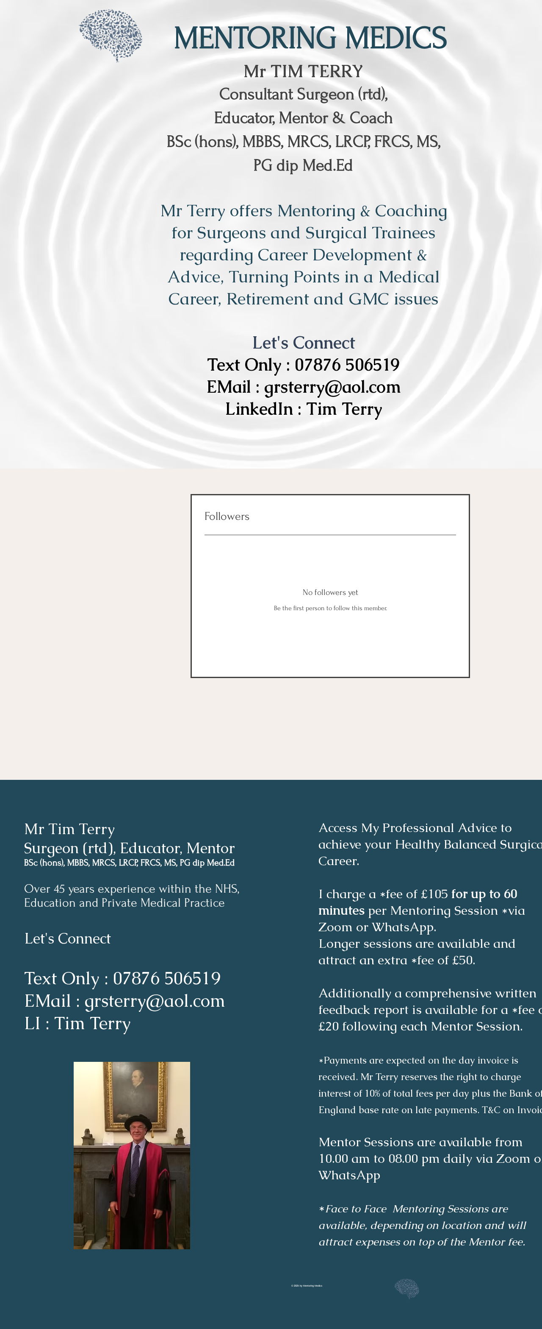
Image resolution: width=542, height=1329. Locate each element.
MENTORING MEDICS (311, 38)
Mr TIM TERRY (303, 71)
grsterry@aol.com (332, 387)
